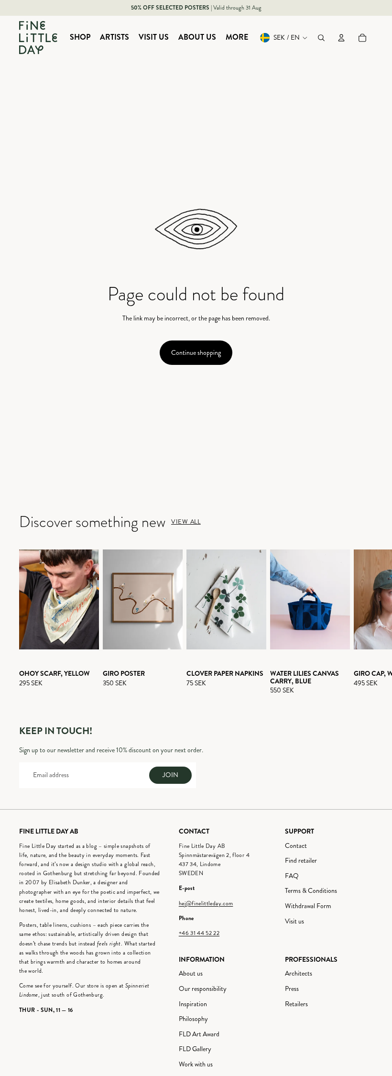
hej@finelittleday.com (206, 904)
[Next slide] (364, 622)
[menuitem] (80, 37)
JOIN (170, 775)
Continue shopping (196, 352)
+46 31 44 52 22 (199, 933)
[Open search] (321, 37)
